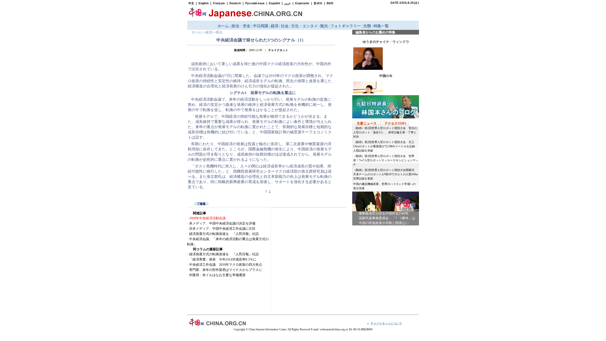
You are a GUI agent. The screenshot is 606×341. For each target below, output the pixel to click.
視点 (219, 32)
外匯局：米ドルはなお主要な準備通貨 (217, 275)
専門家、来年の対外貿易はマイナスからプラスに (225, 270)
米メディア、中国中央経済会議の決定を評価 (222, 223)
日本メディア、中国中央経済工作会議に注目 (222, 228)
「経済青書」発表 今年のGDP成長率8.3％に (222, 259)
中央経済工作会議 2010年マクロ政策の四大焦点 (225, 264)
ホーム (197, 32)
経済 (208, 32)
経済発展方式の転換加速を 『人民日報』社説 (224, 234)
